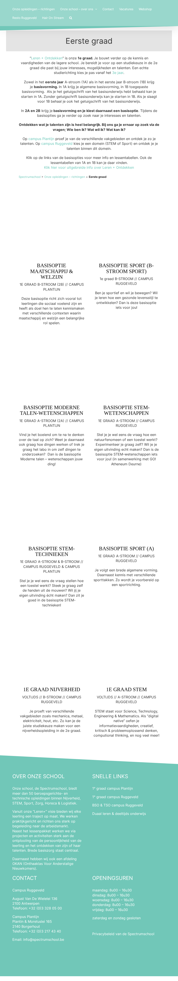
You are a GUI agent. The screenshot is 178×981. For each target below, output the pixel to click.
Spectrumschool (30, 177)
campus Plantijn (41, 139)
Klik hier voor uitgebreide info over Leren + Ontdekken (89, 167)
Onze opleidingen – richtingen (64, 177)
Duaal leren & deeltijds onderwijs (119, 813)
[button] (70, 17)
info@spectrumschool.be (43, 939)
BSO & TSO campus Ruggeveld (117, 805)
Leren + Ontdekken (47, 58)
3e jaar (117, 72)
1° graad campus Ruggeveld (115, 797)
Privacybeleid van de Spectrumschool (123, 934)
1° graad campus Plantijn (112, 788)
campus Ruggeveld (57, 143)
